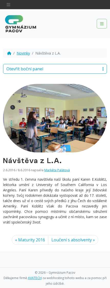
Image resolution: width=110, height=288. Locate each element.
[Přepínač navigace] (8, 4)
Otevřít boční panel (24, 69)
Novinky (23, 53)
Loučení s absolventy (71, 240)
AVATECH (35, 278)
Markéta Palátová (57, 170)
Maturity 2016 (31, 240)
